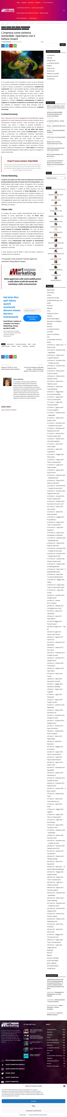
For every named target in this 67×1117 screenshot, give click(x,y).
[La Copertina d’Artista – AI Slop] (26, 1043)
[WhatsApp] (15, 45)
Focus (13, 27)
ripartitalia (32, 346)
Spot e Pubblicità (51, 963)
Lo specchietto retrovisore (54, 339)
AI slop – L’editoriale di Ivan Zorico (56, 126)
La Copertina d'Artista (53, 329)
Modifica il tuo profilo (53, 73)
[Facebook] (3, 45)
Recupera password (52, 76)
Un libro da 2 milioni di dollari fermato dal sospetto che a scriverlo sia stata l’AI (54, 114)
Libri (48, 337)
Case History (50, 292)
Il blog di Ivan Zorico (52, 313)
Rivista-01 (49, 953)
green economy (6, 346)
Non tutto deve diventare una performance (55, 155)
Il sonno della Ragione (53, 318)
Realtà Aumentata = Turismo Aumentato (55, 1007)
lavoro (19, 346)
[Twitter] (7, 45)
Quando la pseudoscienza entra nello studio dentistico (55, 149)
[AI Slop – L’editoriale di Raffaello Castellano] (26, 1056)
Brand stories (51, 290)
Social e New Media (52, 960)
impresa (14, 346)
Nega (33, 1106)
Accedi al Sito (50, 71)
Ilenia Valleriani (7, 41)
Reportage (50, 950)
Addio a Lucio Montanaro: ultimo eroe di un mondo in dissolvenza (56, 107)
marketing (25, 346)
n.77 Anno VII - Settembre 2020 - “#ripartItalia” (23, 23)
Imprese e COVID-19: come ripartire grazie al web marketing (10, 368)
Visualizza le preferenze (33, 1111)
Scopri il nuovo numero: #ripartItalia (22, 161)
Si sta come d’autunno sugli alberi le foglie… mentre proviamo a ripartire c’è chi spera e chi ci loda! (33, 369)
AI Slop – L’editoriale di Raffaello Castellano (56, 131)
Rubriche (3, 27)
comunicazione (10, 344)
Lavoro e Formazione (25, 27)
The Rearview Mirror (52, 966)
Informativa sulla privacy (14, 332)
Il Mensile (8, 23)
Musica (49, 342)
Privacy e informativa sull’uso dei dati (38, 1114)
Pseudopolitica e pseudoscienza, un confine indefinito (55, 994)
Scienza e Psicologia (52, 958)
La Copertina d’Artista (53, 63)
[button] (64, 1086)
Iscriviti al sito (51, 68)
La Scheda (50, 332)
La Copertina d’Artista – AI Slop (55, 121)
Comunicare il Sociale (53, 298)
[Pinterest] (11, 45)
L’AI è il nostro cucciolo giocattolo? (56, 137)
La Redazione (51, 55)
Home (2, 23)
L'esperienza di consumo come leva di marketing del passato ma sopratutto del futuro (55, 981)
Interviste (49, 326)
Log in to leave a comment (8, 410)
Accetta (33, 1101)
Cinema (49, 295)
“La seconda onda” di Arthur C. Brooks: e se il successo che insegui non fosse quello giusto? (55, 162)
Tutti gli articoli (25, 29)
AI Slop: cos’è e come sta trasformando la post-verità (54, 142)
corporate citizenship (21, 344)
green (34, 344)
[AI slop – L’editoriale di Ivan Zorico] (26, 1049)
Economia (9, 27)
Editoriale (49, 58)
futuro (29, 344)
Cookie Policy (22, 1114)
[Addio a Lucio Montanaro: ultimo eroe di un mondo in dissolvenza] (26, 1031)
